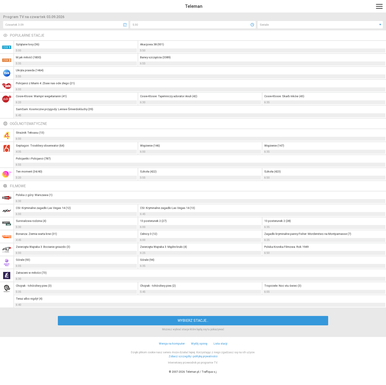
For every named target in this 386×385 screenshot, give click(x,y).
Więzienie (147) (274, 145)
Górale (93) (23, 259)
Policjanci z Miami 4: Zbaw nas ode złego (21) (45, 83)
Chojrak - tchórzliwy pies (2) (158, 285)
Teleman (193, 6)
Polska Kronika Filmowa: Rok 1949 (286, 246)
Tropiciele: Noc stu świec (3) (282, 285)
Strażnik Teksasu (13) (30, 132)
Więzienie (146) (150, 145)
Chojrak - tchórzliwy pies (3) (34, 285)
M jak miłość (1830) (28, 57)
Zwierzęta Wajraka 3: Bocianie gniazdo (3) (43, 246)
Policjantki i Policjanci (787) (33, 158)
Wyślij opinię (199, 343)
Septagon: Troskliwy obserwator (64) (40, 145)
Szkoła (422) (148, 171)
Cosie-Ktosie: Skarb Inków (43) (284, 96)
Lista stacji (220, 343)
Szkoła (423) (272, 171)
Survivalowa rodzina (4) (31, 221)
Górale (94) (147, 259)
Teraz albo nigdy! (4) (29, 298)
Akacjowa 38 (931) (152, 44)
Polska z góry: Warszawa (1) (34, 195)
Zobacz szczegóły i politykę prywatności (193, 356)
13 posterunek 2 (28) (277, 221)
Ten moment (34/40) (29, 171)
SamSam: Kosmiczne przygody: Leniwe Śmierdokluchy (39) (54, 109)
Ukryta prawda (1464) (30, 70)
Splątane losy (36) (27, 44)
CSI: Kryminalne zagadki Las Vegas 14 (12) (43, 208)
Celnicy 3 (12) (148, 234)
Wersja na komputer (172, 343)
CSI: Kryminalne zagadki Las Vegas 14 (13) (167, 208)
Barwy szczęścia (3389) (155, 57)
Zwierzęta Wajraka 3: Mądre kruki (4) (163, 246)
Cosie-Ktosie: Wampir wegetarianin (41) (41, 96)
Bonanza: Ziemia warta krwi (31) (36, 234)
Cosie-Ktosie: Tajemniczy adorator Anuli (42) (168, 96)
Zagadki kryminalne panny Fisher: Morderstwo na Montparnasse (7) (307, 234)
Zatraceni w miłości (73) (31, 272)
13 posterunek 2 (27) (153, 221)
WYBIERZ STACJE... (193, 320)
